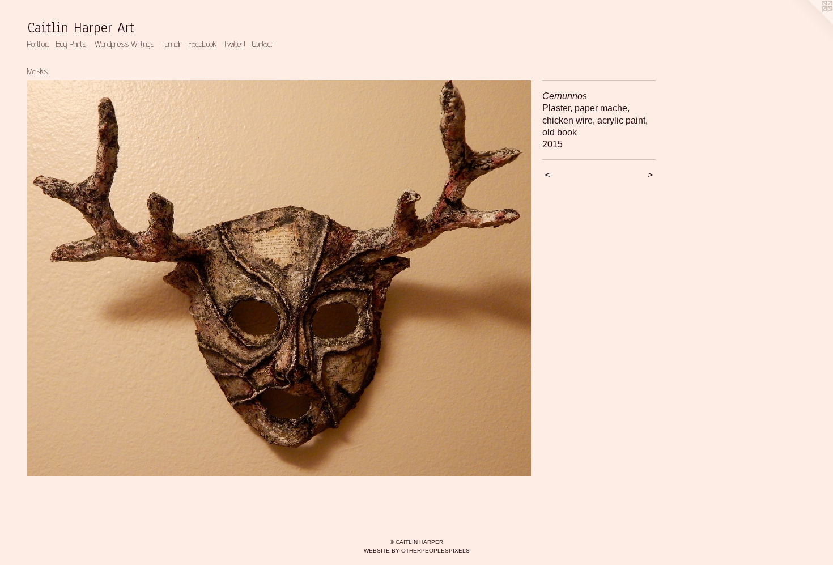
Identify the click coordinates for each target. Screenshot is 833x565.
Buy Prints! (72, 44)
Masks (37, 71)
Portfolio (38, 44)
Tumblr (171, 44)
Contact (262, 44)
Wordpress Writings (124, 44)
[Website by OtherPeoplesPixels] (810, 22)
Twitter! (234, 44)
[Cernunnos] (279, 278)
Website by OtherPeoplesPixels (417, 550)
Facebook (202, 44)
